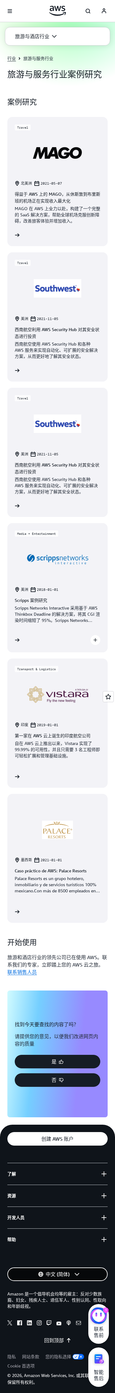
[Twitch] (49, 1323)
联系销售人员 (22, 972)
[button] (36, 36)
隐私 (11, 1356)
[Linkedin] (29, 1323)
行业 (11, 58)
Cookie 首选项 (21, 1365)
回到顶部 (54, 1340)
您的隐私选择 (58, 1356)
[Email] (78, 1323)
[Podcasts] (68, 1323)
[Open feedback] (108, 696)
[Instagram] (39, 1323)
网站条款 (30, 1356)
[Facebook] (19, 1323)
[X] (9, 1323)
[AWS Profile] (104, 11)
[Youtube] (58, 1323)
